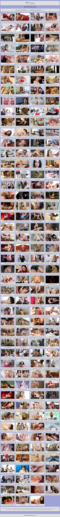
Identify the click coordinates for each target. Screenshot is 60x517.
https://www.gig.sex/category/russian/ (35, 10)
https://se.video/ (17, 10)
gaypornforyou (32, 3)
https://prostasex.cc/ (24, 10)
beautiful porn (27, 2)
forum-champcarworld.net (29, 515)
